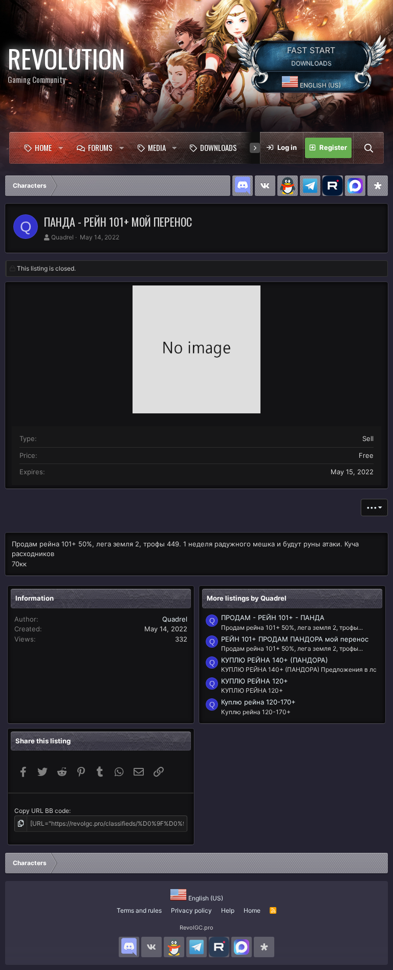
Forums (100, 147)
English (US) (319, 85)
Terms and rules (139, 910)
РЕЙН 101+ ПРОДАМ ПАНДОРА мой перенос (294, 639)
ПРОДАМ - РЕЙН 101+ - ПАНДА (272, 617)
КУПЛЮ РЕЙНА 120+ (254, 681)
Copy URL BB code (41, 810)
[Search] (368, 148)
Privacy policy (191, 910)
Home (43, 147)
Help (227, 910)
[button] (61, 148)
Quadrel (62, 237)
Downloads (218, 147)
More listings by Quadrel (247, 598)
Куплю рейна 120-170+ (258, 702)
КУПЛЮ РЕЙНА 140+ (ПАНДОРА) (274, 660)
